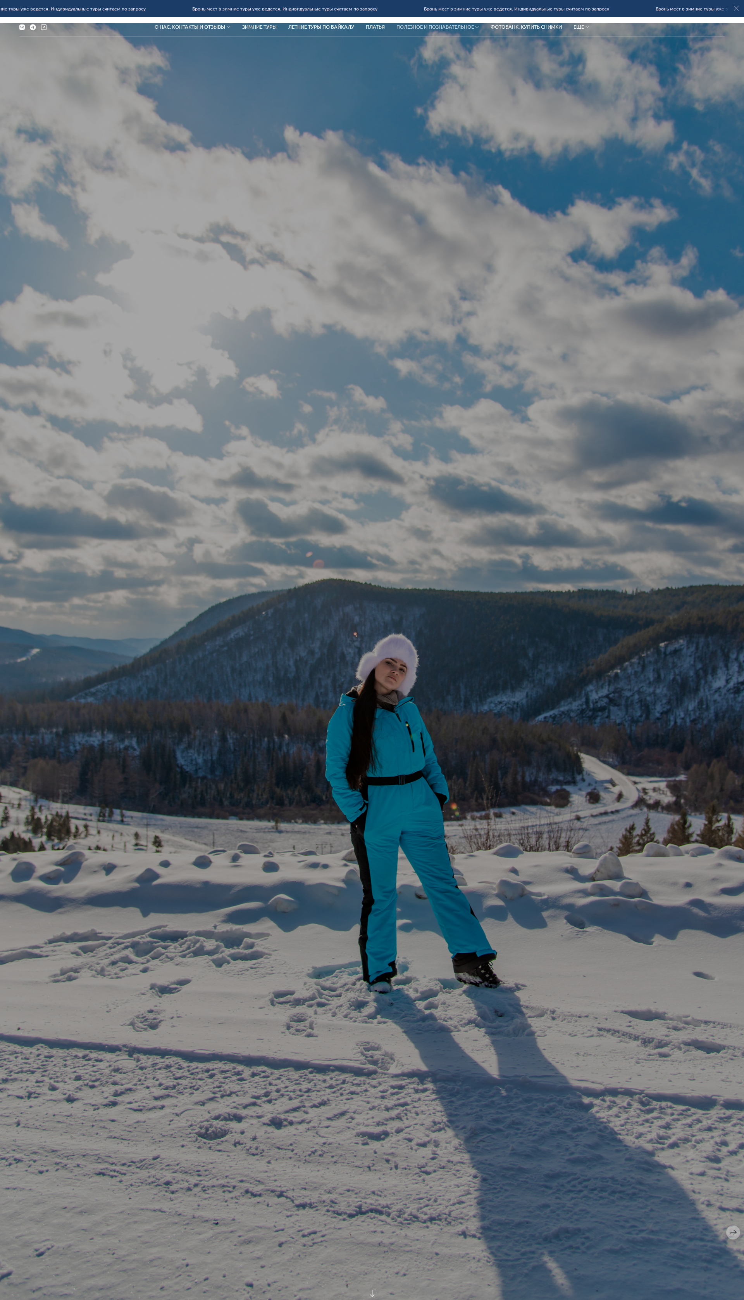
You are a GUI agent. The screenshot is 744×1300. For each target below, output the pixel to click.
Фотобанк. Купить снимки (526, 26)
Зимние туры (259, 26)
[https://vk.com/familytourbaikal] (22, 27)
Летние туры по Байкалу (321, 26)
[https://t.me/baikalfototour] (33, 27)
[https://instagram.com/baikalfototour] (43, 27)
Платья (375, 26)
